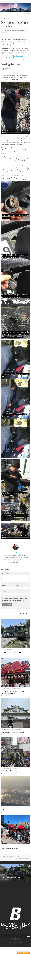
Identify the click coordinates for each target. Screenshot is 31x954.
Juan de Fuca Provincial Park (11, 856)
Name (4, 585)
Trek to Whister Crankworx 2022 (11, 848)
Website (4, 592)
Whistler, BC (4, 846)
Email (18, 585)
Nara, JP (2, 649)
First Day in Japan (6, 810)
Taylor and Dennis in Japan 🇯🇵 (12, 649)
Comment (5, 574)
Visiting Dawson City (22, 858)
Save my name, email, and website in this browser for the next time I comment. (14, 599)
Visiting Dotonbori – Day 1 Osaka (11, 771)
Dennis (4, 30)
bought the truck (18, 56)
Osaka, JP (3, 688)
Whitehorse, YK (6, 18)
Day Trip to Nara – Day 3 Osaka (11, 652)
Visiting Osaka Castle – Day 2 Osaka (12, 732)
